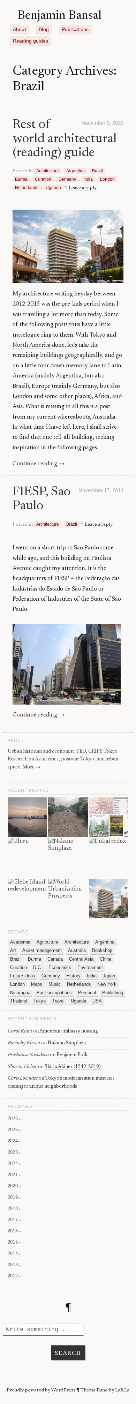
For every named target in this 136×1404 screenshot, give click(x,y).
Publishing (112, 992)
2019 (14, 1197)
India (88, 179)
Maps (36, 984)
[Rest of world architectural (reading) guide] (109, 898)
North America (32, 345)
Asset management (42, 950)
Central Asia (81, 959)
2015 (14, 1242)
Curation (43, 179)
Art (13, 950)
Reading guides (30, 41)
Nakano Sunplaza (67, 1043)
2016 (14, 1230)
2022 (14, 1163)
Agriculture (47, 942)
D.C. (37, 967)
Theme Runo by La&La (105, 1390)
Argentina (75, 170)
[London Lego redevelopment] (27, 817)
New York (106, 984)
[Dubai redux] (109, 858)
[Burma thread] (68, 817)
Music (54, 984)
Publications (75, 29)
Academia (20, 942)
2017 (14, 1219)
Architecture (47, 170)
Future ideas (22, 976)
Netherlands (26, 187)
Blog (44, 29)
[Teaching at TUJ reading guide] (109, 817)
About (19, 29)
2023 (14, 1152)
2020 (14, 1185)
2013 (14, 1264)
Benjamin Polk (72, 1055)
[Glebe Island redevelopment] (27, 898)
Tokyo (97, 335)
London (107, 179)
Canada (55, 959)
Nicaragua (20, 992)
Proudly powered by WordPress (41, 1390)
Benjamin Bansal (59, 16)
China (105, 959)
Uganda (53, 187)
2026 (14, 1118)
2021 (14, 1174)
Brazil (97, 170)
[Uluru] (27, 858)
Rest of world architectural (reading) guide (65, 139)
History (73, 976)
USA (97, 1001)
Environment (90, 967)
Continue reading (39, 464)
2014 (14, 1253)
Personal (87, 992)
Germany (67, 179)
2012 (14, 1275)
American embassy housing (68, 1031)
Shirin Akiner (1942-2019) (73, 1067)
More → (31, 767)
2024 (14, 1140)
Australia (77, 950)
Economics (59, 967)
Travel (58, 1001)
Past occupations (54, 992)
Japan (109, 976)
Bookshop (102, 950)
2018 (14, 1208)
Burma (21, 179)
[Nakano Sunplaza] (68, 858)
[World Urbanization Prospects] (68, 898)
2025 (14, 1129)
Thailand (18, 1001)
